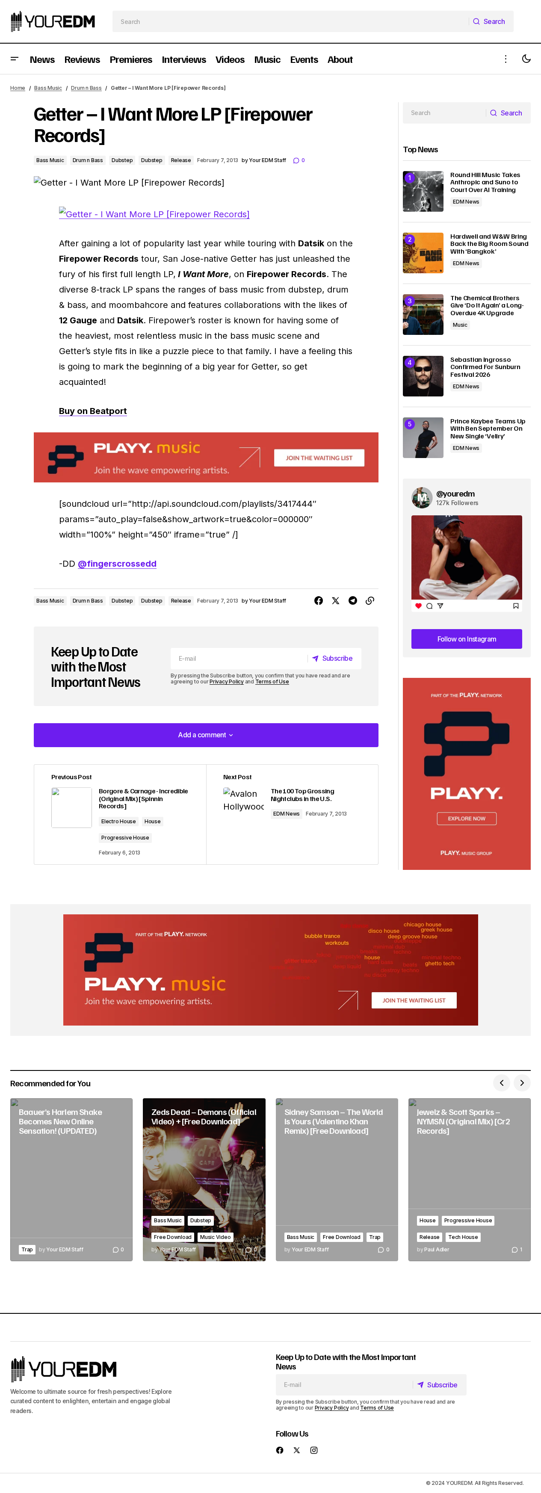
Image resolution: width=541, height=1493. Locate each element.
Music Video (215, 1237)
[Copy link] (369, 600)
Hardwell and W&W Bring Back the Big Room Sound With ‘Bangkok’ (489, 244)
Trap (27, 1249)
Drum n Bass (86, 88)
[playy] (206, 457)
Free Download (173, 1237)
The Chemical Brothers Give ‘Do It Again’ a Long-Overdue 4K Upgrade (487, 305)
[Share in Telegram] (352, 600)
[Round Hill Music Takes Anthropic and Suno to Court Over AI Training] (423, 191)
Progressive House (125, 837)
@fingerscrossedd (117, 564)
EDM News (286, 813)
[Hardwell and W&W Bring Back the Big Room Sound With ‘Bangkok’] (423, 253)
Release (181, 160)
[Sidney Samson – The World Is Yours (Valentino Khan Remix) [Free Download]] (337, 1180)
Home (17, 88)
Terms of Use (272, 681)
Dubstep (122, 160)
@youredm (455, 493)
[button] (14, 59)
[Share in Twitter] (335, 600)
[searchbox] (291, 21)
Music (460, 325)
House (153, 821)
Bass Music (48, 88)
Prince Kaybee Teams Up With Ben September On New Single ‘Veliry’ (488, 428)
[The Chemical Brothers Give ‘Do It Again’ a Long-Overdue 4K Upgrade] (423, 314)
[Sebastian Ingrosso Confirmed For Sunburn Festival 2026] (423, 376)
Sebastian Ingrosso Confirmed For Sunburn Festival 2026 (485, 367)
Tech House (463, 1237)
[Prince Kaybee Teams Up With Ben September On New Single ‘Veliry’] (423, 437)
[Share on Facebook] (318, 600)
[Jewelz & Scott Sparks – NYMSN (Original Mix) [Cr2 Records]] (469, 1180)
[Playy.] (270, 970)
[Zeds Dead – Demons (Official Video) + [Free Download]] (204, 1180)
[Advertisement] (467, 774)
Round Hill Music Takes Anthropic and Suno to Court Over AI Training (485, 182)
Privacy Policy (227, 681)
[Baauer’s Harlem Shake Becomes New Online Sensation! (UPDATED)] (71, 1180)
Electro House (118, 821)
